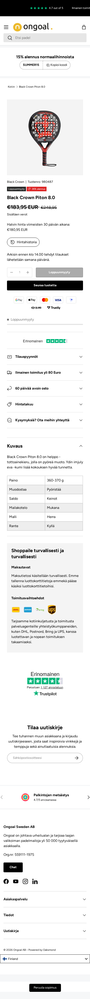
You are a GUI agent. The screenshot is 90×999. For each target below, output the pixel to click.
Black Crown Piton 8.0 (32, 86)
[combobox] (45, 37)
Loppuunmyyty (59, 272)
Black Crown (15, 182)
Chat (13, 867)
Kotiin (11, 86)
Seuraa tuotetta (45, 285)
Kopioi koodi (58, 65)
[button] (84, 27)
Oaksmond (49, 949)
